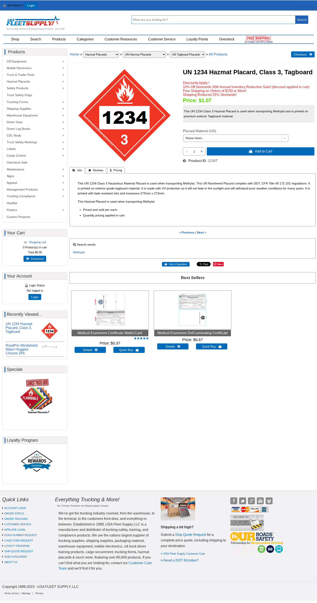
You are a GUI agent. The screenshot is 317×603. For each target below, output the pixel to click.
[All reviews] (141, 338)
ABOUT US (10, 562)
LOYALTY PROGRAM (17, 545)
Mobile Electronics (19, 68)
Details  (90, 349)
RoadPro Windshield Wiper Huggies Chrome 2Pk (22, 349)
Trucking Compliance (21, 196)
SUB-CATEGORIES (15, 556)
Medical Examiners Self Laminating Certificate (192, 333)
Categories (85, 39)
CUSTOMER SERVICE (17, 524)
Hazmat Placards (18, 81)
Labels (11, 149)
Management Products (22, 189)
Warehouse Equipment (22, 115)
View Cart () (302, 7)
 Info (77, 170)
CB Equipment (16, 61)
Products (59, 39)
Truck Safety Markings (22, 142)
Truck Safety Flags (19, 95)
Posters (12, 210)
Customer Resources (121, 39)
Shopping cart (37, 242)
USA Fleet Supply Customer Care (184, 553)
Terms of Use (11, 593)
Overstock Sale (17, 162)
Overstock (226, 39)
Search (35, 39)
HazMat (12, 203)
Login (31, 5)
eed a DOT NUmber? (182, 560)
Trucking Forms (17, 102)
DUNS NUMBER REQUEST (20, 535)
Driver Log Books (18, 128)
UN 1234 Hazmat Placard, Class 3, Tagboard (19, 327)
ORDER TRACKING (16, 518)
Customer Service (162, 39)
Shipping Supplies (19, 108)
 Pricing (116, 170)
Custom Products (18, 217)
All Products (218, 54)
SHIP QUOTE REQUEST (18, 551)
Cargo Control (16, 155)
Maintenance (15, 169)
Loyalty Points (197, 39)
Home (74, 54)
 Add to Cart (260, 151)
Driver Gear (15, 122)
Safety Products (17, 88)
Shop (15, 39)
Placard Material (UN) (199, 131)
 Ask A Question (176, 264)
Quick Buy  (129, 349)
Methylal (79, 252)
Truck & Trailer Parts (21, 74)
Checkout (36, 258)
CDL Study (14, 135)
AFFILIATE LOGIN (14, 529)
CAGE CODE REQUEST (18, 540)
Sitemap (26, 593)
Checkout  (303, 54)
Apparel (12, 182)
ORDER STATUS (14, 513)
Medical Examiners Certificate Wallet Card (110, 333)
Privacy (39, 593)
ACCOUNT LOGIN (15, 508)
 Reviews (96, 170)
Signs (10, 176)
